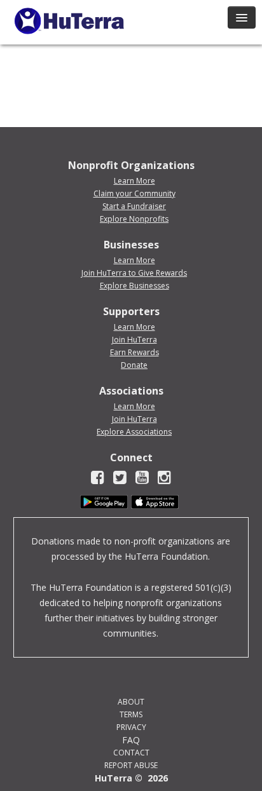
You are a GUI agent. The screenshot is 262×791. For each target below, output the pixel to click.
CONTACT (131, 752)
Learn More (134, 180)
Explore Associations (134, 431)
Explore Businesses (134, 285)
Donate (134, 365)
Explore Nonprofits (134, 218)
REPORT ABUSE (131, 765)
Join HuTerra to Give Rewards (134, 272)
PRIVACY (131, 727)
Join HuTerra (134, 339)
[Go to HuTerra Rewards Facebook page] (97, 479)
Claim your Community (134, 193)
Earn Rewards (134, 352)
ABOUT (131, 701)
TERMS (131, 714)
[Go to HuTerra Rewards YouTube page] (142, 479)
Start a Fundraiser (134, 206)
